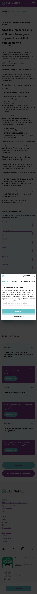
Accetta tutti (18, 311)
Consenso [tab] (5, 281)
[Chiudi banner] (34, 276)
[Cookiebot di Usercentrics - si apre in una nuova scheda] (22, 276)
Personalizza (17, 316)
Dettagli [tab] (14, 281)
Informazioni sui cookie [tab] (27, 281)
